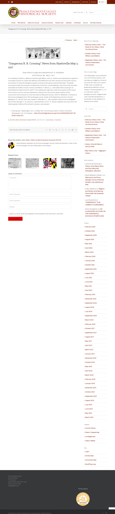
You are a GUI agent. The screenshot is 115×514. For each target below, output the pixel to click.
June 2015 (89, 409)
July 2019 (88, 311)
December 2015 (90, 388)
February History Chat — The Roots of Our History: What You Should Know (95, 47)
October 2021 (90, 265)
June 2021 (89, 282)
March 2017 (89, 349)
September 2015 (91, 396)
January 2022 (90, 260)
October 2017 (90, 328)
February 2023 (90, 227)
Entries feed (89, 456)
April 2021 (88, 290)
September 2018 (91, 316)
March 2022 (89, 252)
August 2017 (89, 337)
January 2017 (90, 354)
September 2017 (91, 333)
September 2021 (91, 269)
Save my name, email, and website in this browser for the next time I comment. (37, 214)
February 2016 (90, 379)
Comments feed (90, 460)
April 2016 (88, 371)
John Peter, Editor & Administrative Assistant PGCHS (23, 120)
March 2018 (89, 320)
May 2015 (88, 413)
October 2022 (90, 231)
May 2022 (88, 244)
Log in (87, 451)
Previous (69, 40)
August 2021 (89, 273)
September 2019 (91, 303)
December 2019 (90, 299)
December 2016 (90, 358)
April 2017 (88, 345)
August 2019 (89, 307)
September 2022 (91, 235)
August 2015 (89, 400)
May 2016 (88, 366)
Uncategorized (90, 436)
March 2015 (89, 417)
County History (49, 120)
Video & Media (90, 441)
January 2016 (90, 383)
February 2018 (90, 324)
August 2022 (89, 239)
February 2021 (90, 294)
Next (75, 40)
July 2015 (88, 405)
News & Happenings (92, 432)
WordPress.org (90, 464)
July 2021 (88, 277)
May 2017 (88, 341)
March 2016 (89, 375)
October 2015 (90, 392)
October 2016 (90, 362)
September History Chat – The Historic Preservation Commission (95, 62)
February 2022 (90, 256)
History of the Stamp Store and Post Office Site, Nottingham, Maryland (94, 168)
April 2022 (88, 248)
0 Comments (58, 120)
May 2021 (88, 286)
